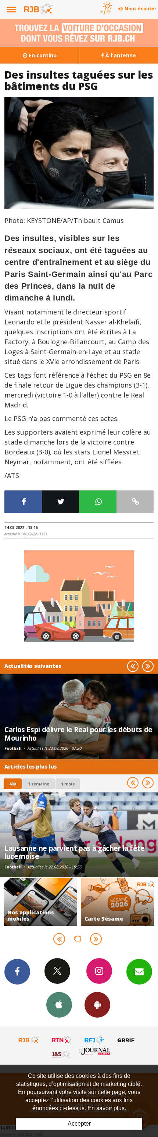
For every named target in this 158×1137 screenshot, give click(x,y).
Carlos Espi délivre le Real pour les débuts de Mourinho (78, 733)
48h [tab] (12, 784)
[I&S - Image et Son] (62, 1054)
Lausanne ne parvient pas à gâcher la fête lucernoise (74, 852)
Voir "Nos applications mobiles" (40, 902)
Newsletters (139, 972)
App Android (97, 1005)
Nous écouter (141, 9)
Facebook (17, 972)
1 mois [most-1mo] (68, 784)
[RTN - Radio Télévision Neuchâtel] (62, 1040)
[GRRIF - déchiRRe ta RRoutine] (127, 1040)
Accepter (79, 1123)
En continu (42, 55)
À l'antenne (120, 55)
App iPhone (59, 1005)
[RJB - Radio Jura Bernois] (29, 1040)
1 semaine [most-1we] (38, 784)
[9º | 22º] (106, 0)
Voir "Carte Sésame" (117, 902)
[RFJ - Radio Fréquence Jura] (94, 1040)
